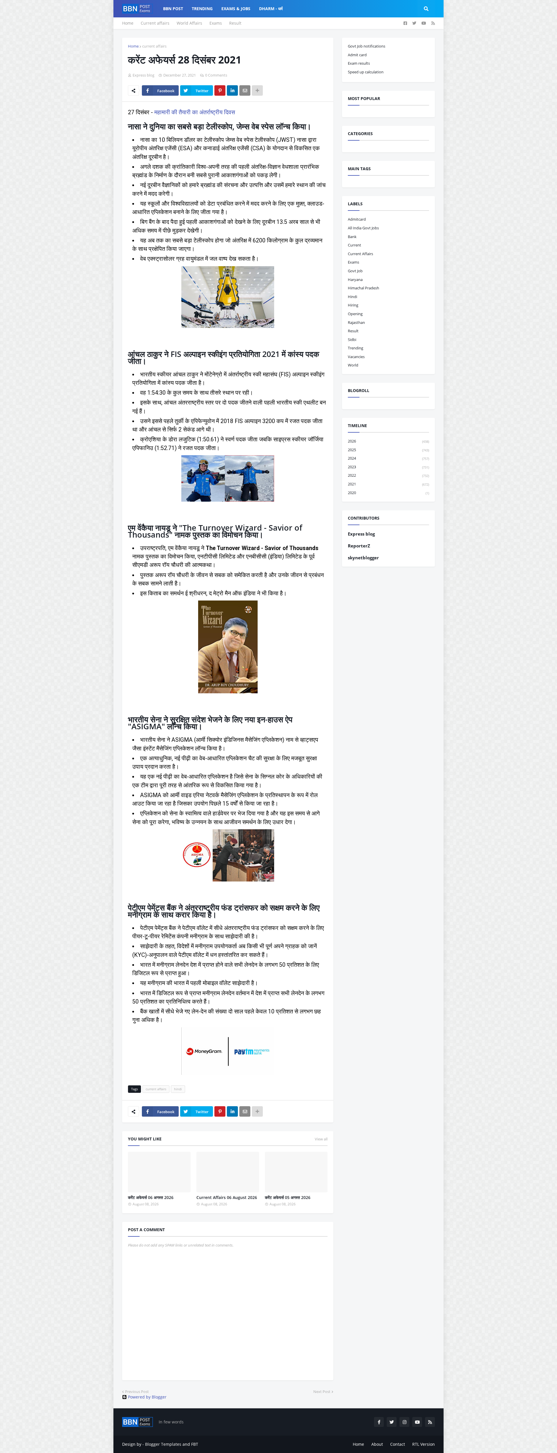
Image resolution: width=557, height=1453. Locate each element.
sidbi (352, 339)
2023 (388, 466)
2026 (388, 441)
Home (127, 23)
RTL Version (423, 1444)
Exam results (359, 63)
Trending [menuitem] (202, 8)
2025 (388, 449)
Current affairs (155, 23)
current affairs (154, 46)
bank (352, 236)
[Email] (244, 90)
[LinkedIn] (232, 90)
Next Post (321, 1391)
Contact (397, 1444)
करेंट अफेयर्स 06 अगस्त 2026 (150, 1197)
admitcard (357, 219)
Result (235, 23)
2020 (388, 492)
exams (353, 262)
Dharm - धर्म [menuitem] (271, 8)
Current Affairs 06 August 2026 (226, 1197)
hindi (178, 1089)
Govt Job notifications (366, 46)
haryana (355, 279)
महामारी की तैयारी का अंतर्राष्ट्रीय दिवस (194, 112)
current (354, 245)
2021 (388, 484)
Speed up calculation (366, 72)
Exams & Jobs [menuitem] (235, 8)
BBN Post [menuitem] (173, 8)
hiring (353, 305)
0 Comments (216, 75)
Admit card (357, 54)
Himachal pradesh (363, 288)
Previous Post (137, 1391)
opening (355, 313)
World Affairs (189, 23)
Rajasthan (356, 322)
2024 (388, 458)
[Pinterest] (219, 90)
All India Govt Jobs (363, 228)
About (377, 1444)
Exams (215, 23)
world (353, 365)
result (353, 330)
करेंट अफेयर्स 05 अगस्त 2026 (287, 1197)
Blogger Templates (163, 1444)
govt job (355, 270)
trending (355, 348)
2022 (388, 475)
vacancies (356, 356)
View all (321, 1139)
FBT (194, 1444)
